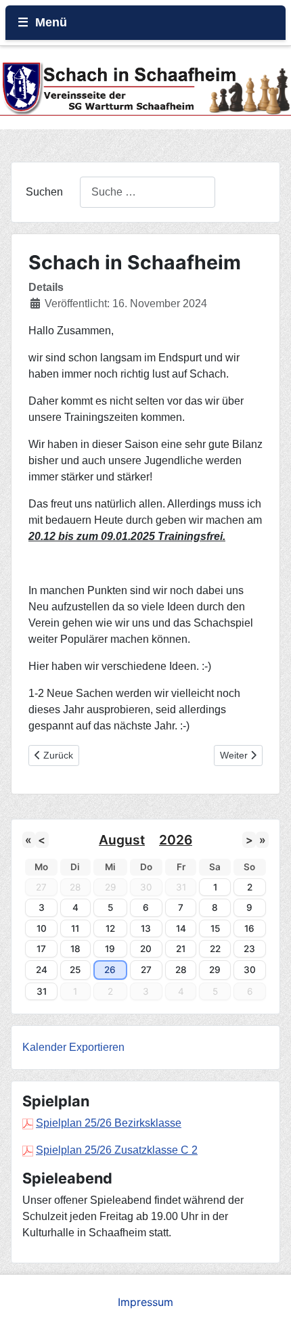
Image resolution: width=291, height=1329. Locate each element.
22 (215, 948)
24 (41, 969)
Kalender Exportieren (73, 1047)
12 (110, 928)
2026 (175, 840)
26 (110, 969)
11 (75, 928)
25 (75, 969)
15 (215, 928)
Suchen (44, 192)
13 (146, 928)
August (122, 840)
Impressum (145, 1302)
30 (250, 969)
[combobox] (147, 192)
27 (146, 969)
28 (181, 969)
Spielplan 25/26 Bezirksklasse (108, 1123)
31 (42, 991)
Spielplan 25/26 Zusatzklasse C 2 (117, 1150)
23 (249, 948)
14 (181, 928)
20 (146, 948)
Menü (51, 22)
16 (249, 928)
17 (41, 948)
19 (110, 948)
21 (180, 948)
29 (215, 969)
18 (75, 948)
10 (42, 928)
